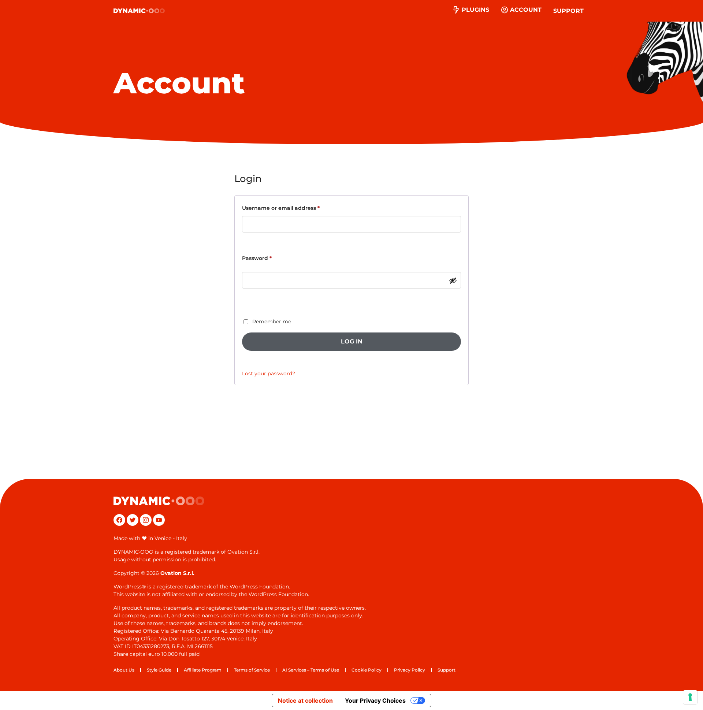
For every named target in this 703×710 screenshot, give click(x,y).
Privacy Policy (409, 670)
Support (568, 10)
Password (269, 257)
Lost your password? (268, 373)
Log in (351, 341)
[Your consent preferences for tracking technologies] (690, 697)
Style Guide (159, 670)
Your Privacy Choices (375, 700)
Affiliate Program (203, 670)
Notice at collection (305, 700)
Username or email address (293, 207)
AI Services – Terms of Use (310, 670)
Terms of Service (252, 670)
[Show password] (453, 280)
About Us (124, 670)
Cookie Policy (367, 670)
